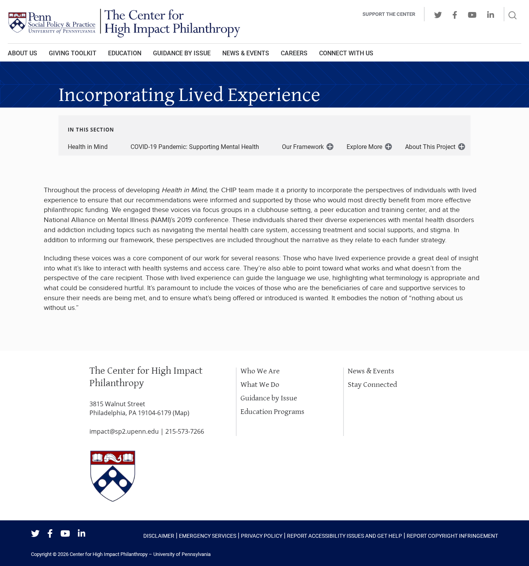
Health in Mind (88, 146)
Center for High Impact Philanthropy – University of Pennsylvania (140, 554)
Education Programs (272, 411)
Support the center (388, 14)
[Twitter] (35, 534)
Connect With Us (346, 53)
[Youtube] (65, 534)
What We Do (259, 384)
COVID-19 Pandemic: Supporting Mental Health (195, 146)
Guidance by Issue (182, 53)
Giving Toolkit (72, 53)
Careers (294, 53)
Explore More (364, 146)
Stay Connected (372, 384)
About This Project (430, 146)
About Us (22, 53)
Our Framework (303, 146)
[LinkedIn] (81, 534)
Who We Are (260, 371)
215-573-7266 (184, 431)
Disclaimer (158, 536)
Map (181, 413)
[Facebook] (50, 534)
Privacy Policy (261, 536)
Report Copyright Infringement (452, 536)
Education (124, 53)
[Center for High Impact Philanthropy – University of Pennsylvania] (158, 21)
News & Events (245, 53)
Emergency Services (207, 536)
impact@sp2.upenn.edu (124, 431)
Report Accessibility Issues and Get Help (344, 536)
